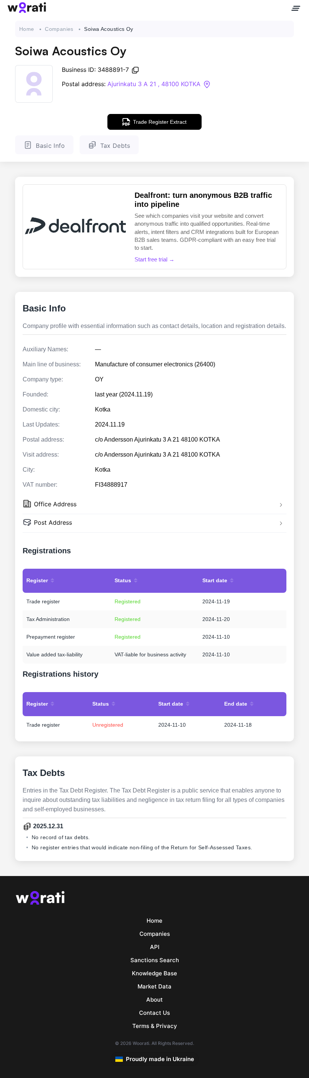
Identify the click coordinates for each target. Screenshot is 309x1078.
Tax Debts (115, 145)
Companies (59, 29)
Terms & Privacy (154, 1025)
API (154, 946)
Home (26, 29)
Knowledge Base (154, 973)
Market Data (154, 986)
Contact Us (154, 1012)
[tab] (154, 505)
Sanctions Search (154, 960)
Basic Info (50, 145)
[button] (154, 505)
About (154, 999)
